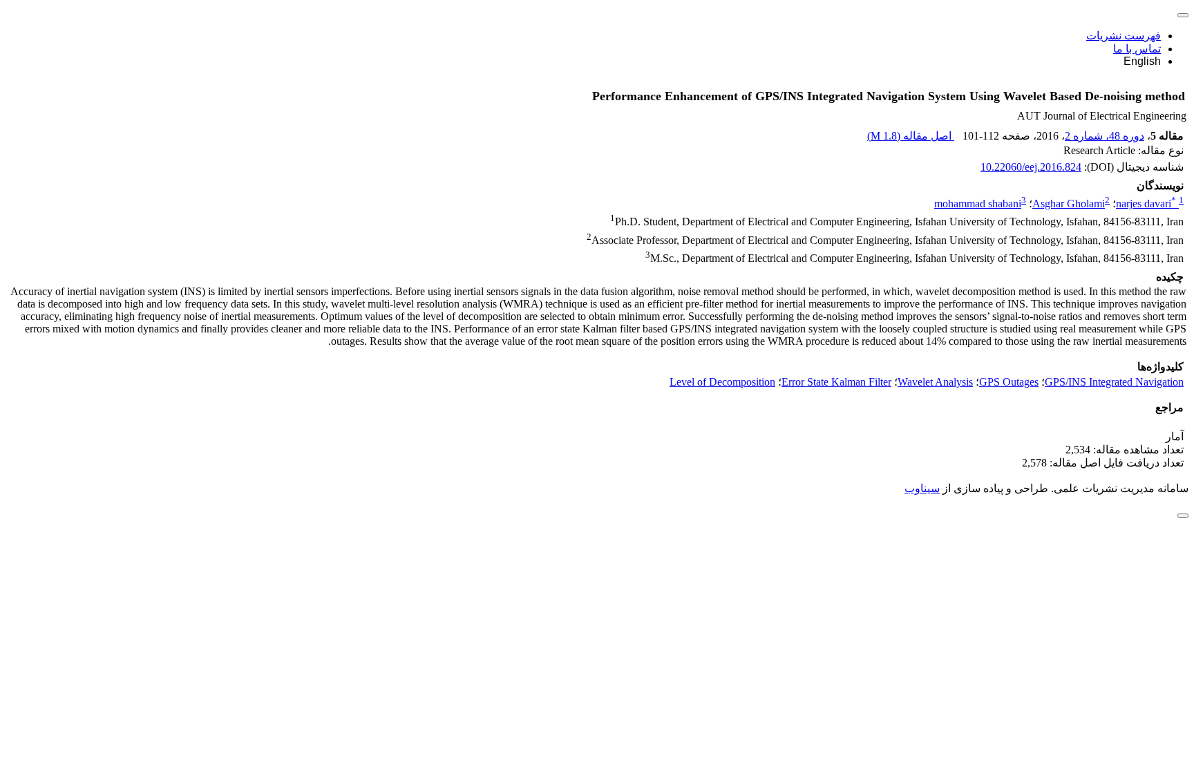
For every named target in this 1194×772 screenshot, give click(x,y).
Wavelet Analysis (935, 382)
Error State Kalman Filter (836, 382)
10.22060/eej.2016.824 (1030, 167)
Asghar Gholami (1068, 203)
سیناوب (922, 488)
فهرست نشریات (1123, 35)
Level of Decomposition (722, 382)
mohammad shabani (977, 203)
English (1142, 61)
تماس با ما (1137, 49)
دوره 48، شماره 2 (1104, 136)
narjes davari (1146, 203)
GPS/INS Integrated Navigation (1114, 382)
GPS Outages (1009, 382)
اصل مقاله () (910, 136)
